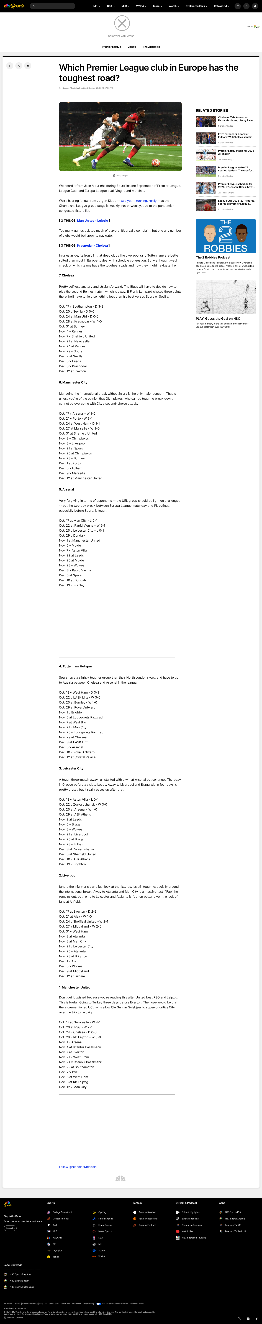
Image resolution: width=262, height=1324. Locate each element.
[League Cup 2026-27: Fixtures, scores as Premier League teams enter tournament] (206, 205)
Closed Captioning (30, 1304)
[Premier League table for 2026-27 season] (206, 155)
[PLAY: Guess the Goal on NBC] (226, 297)
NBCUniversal (20, 1308)
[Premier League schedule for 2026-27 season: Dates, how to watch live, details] (206, 188)
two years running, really (139, 201)
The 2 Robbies (151, 46)
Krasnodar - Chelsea (92, 245)
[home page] (14, 6)
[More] (238, 6)
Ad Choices (76, 1304)
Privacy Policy (88, 1304)
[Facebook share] (9, 65)
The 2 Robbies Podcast (213, 257)
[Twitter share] (18, 65)
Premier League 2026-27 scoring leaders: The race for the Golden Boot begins (235, 169)
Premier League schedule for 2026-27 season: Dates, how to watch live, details (236, 185)
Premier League (111, 46)
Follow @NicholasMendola (78, 1167)
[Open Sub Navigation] (100, 6)
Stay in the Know (12, 1216)
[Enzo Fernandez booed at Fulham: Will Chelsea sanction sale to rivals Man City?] (206, 138)
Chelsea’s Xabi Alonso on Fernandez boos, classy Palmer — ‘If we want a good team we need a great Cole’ (236, 119)
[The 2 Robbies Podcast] (226, 236)
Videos (132, 46)
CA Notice (123, 1304)
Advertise (8, 1304)
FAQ (41, 1304)
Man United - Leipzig (92, 220)
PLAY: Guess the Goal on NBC (218, 318)
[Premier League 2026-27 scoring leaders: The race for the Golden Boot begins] (206, 171)
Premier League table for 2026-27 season (236, 152)
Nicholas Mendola (70, 88)
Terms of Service (137, 1304)
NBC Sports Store (52, 1304)
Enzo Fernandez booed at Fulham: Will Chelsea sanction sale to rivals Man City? (236, 135)
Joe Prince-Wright (226, 159)
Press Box (65, 1304)
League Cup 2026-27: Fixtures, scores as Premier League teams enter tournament (236, 202)
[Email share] (27, 65)
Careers (17, 1304)
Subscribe (10, 1228)
